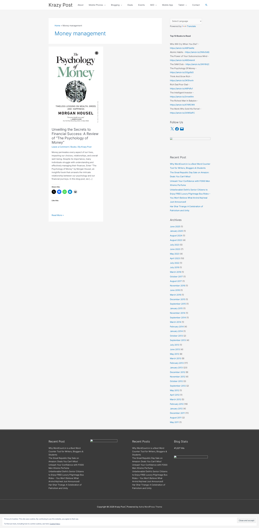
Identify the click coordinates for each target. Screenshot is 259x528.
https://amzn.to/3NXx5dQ (197, 52)
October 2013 (176, 335)
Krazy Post (61, 5)
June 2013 (175, 349)
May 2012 (174, 390)
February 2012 (177, 404)
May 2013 (174, 354)
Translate (191, 26)
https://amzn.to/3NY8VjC (197, 64)
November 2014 (177, 313)
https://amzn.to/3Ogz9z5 (182, 72)
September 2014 (178, 317)
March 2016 (175, 294)
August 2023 (176, 240)
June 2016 (175, 290)
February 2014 (177, 326)
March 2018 (175, 272)
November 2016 (177, 285)
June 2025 (175, 226)
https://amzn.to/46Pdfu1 (181, 88)
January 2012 (176, 408)
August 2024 (176, 235)
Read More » (58, 215)
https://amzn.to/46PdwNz (182, 48)
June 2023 (175, 249)
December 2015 (177, 299)
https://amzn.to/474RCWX (182, 104)
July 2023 (174, 244)
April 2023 (175, 258)
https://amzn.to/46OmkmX (182, 60)
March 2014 (175, 322)
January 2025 (176, 231)
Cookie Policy (55, 524)
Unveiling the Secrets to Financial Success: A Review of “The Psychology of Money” (75, 135)
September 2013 (178, 340)
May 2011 (174, 422)
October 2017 (176, 276)
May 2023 (174, 253)
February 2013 (177, 363)
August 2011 (176, 417)
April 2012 (175, 395)
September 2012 (178, 386)
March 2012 (175, 399)
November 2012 (177, 376)
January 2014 (176, 331)
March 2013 (175, 358)
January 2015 (176, 308)
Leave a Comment (60, 147)
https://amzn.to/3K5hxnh (182, 80)
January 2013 (176, 367)
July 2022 (174, 263)
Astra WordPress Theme (150, 506)
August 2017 (176, 281)
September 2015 (178, 304)
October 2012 (176, 381)
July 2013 (174, 345)
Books (73, 147)
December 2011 (177, 413)
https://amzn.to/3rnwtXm (182, 96)
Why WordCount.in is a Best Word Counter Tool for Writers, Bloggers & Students (66, 451)
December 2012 (177, 372)
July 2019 (174, 267)
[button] (206, 5)
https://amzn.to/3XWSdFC (182, 113)
